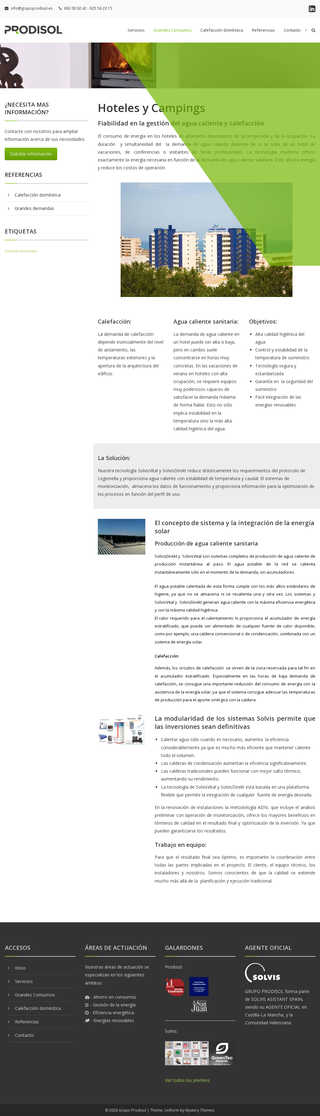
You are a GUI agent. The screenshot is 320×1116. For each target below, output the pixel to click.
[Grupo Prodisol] (36, 29)
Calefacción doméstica (221, 30)
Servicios (136, 30)
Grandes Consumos (172, 30)
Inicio (20, 968)
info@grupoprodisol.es (31, 8)
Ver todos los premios (187, 1080)
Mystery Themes (199, 1110)
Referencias (263, 30)
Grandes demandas (34, 208)
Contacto (292, 30)
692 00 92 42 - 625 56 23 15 (88, 8)
